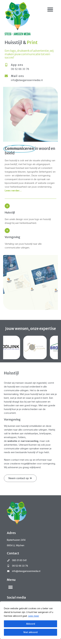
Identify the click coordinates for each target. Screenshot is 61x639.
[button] (50, 9)
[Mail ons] (6, 75)
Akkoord (30, 623)
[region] (30, 620)
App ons (17, 65)
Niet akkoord (30, 632)
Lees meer (33, 616)
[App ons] (6, 64)
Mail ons (17, 76)
